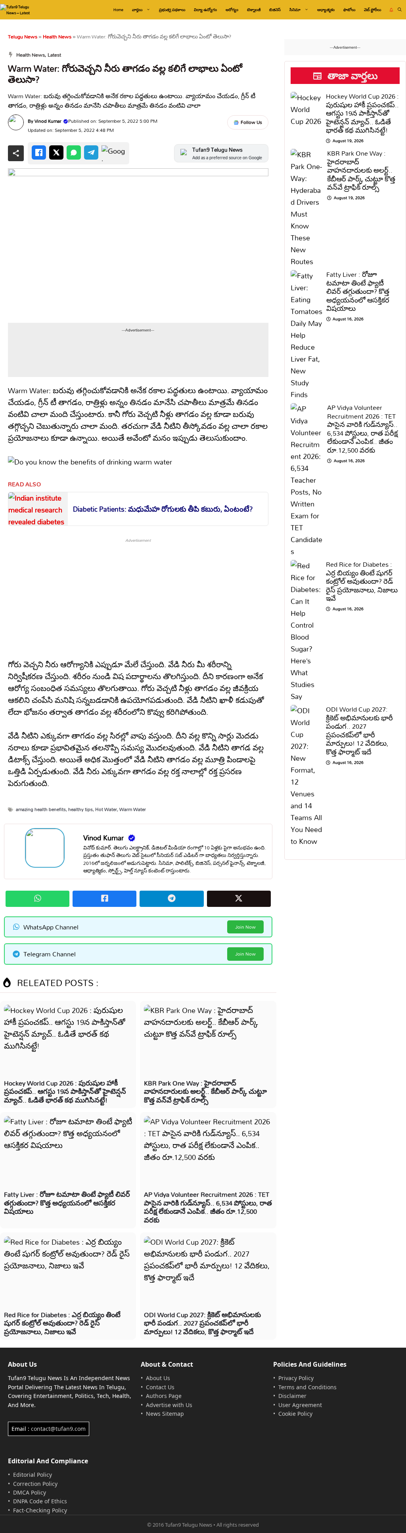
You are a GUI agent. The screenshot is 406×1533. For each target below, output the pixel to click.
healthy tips (80, 809)
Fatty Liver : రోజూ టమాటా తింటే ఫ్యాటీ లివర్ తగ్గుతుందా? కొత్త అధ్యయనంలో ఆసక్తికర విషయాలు (67, 1203)
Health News (57, 36)
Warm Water (132, 809)
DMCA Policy (29, 1492)
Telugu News (22, 36)
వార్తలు (137, 9)
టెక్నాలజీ (253, 9)
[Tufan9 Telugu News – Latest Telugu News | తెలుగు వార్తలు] (19, 9)
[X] (56, 152)
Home (118, 9)
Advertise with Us (169, 1405)
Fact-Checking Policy (40, 1510)
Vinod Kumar (47, 121)
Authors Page (164, 1396)
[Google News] (113, 153)
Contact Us (160, 1387)
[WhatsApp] (74, 152)
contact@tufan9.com (58, 1428)
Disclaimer (292, 1396)
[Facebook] (39, 152)
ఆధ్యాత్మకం (326, 9)
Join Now (245, 927)
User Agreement (300, 1405)
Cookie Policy (295, 1413)
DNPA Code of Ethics (40, 1501)
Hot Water (106, 809)
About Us (158, 1378)
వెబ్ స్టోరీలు (372, 9)
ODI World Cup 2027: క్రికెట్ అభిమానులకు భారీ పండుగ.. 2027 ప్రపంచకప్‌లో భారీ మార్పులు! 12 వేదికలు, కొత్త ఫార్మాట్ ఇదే (202, 1323)
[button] (399, 9)
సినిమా (295, 9)
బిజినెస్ (275, 9)
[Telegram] (91, 152)
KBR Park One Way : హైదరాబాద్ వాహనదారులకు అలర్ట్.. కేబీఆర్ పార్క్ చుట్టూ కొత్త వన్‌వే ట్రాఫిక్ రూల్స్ (205, 1091)
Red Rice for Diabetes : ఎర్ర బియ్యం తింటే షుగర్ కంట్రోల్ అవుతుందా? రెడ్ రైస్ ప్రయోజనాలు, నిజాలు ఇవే (62, 1323)
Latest (54, 55)
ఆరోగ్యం (232, 9)
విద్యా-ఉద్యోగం (205, 9)
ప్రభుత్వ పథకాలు (172, 9)
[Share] (16, 153)
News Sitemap (165, 1413)
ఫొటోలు (349, 9)
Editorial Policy (32, 1474)
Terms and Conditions (307, 1387)
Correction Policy (35, 1483)
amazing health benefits (41, 809)
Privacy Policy (296, 1378)
